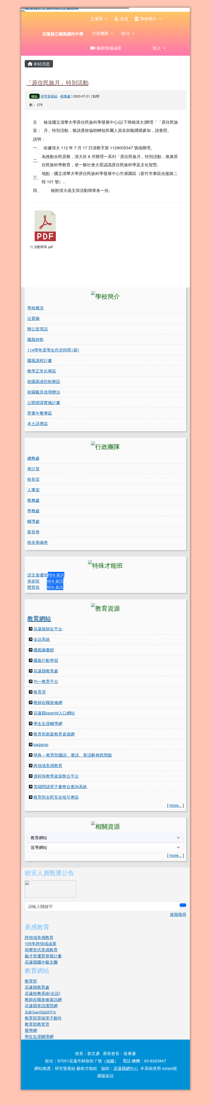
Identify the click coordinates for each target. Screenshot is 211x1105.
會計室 (33, 469)
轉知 (34, 96)
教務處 (65, 96)
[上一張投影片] (33, 11)
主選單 (97, 19)
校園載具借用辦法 (43, 392)
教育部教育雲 (37, 1024)
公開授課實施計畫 (43, 402)
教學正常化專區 (41, 371)
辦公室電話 (37, 329)
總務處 (33, 458)
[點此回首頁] (105, 10)
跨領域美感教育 (47, 765)
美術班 (33, 581)
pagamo (40, 744)
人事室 (33, 490)
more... (175, 805)
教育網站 (39, 618)
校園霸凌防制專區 (43, 381)
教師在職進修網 (47, 702)
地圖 (110, 1061)
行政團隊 (100, 33)
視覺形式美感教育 (41, 950)
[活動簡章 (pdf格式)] (45, 225)
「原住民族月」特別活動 (57, 82)
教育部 (31, 981)
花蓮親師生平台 (47, 629)
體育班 (33, 587)
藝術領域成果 (109, 48)
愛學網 (31, 1030)
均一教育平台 (45, 681)
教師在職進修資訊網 (43, 999)
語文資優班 (37, 575)
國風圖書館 (43, 650)
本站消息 (41, 64)
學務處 (33, 511)
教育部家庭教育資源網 (54, 734)
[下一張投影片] (177, 11)
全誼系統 (41, 639)
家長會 (33, 532)
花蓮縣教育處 (45, 671)
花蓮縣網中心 (125, 1068)
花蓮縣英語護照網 (41, 1006)
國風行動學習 (45, 660)
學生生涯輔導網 (47, 723)
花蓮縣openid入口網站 (54, 713)
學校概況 (35, 308)
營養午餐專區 (39, 413)
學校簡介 (148, 19)
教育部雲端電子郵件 (43, 1018)
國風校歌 (35, 339)
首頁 (124, 19)
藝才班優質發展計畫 (43, 956)
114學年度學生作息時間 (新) (53, 350)
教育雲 (39, 692)
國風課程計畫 (39, 360)
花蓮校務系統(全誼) (42, 993)
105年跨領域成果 (40, 943)
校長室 (33, 479)
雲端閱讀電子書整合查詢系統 (60, 786)
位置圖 (33, 318)
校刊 (125, 33)
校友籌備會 (37, 542)
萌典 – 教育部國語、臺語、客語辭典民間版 (72, 755)
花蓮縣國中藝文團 (41, 962)
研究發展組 (49, 96)
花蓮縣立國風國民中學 (62, 34)
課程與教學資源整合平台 (56, 776)
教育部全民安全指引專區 (56, 797)
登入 (157, 48)
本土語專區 (37, 423)
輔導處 (33, 521)
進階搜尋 (178, 914)
